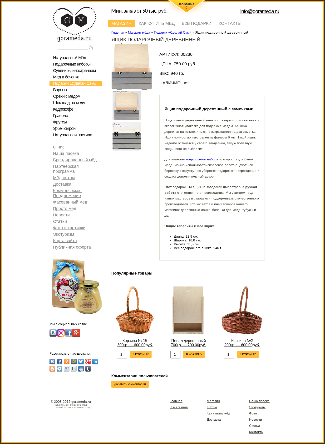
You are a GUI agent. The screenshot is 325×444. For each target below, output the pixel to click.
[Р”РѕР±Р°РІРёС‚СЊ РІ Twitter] (81, 361)
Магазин (121, 23)
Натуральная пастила (72, 135)
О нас (58, 147)
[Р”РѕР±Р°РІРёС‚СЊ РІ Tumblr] (88, 369)
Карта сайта (65, 240)
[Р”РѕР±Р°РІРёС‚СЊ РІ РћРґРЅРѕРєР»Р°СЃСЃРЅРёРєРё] (66, 361)
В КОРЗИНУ (141, 354)
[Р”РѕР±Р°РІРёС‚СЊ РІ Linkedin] (95, 361)
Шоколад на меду (69, 102)
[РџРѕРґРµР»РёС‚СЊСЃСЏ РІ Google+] (88, 361)
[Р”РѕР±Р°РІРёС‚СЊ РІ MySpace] (81, 369)
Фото (253, 413)
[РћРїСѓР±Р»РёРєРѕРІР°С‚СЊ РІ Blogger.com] (52, 369)
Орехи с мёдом (66, 96)
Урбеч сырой (64, 128)
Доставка (62, 184)
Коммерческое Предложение (67, 193)
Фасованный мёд (70, 202)
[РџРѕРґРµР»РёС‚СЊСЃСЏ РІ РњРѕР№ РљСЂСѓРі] (59, 369)
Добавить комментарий (130, 384)
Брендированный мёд (75, 160)
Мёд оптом (64, 177)
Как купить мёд (157, 23)
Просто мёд (64, 208)
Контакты (230, 23)
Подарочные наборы (71, 64)
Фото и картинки (69, 227)
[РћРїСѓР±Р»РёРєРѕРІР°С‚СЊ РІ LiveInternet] (74, 369)
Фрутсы (60, 122)
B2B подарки (197, 23)
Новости (61, 215)
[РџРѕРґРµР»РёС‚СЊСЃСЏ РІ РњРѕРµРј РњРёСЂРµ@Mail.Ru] (74, 361)
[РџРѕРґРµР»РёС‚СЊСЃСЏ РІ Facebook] (59, 361)
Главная (176, 401)
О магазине (179, 407)
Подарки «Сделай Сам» (74, 83)
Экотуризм (63, 234)
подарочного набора (202, 159)
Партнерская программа (66, 169)
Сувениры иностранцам (74, 70)
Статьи (60, 221)
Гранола (60, 115)
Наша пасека (66, 153)
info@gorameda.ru (259, 11)
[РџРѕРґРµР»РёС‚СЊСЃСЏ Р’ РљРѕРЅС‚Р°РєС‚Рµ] (52, 361)
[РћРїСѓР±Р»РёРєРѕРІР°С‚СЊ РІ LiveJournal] (66, 369)
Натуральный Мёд (69, 57)
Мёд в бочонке (66, 77)
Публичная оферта (72, 247)
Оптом (212, 407)
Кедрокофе (63, 109)
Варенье (60, 89)
